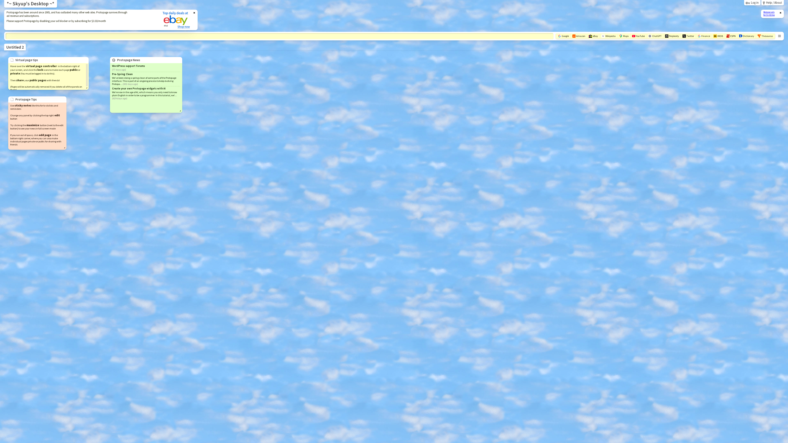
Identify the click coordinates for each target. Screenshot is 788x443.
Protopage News (128, 60)
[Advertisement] (80, 20)
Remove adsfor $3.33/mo (769, 13)
